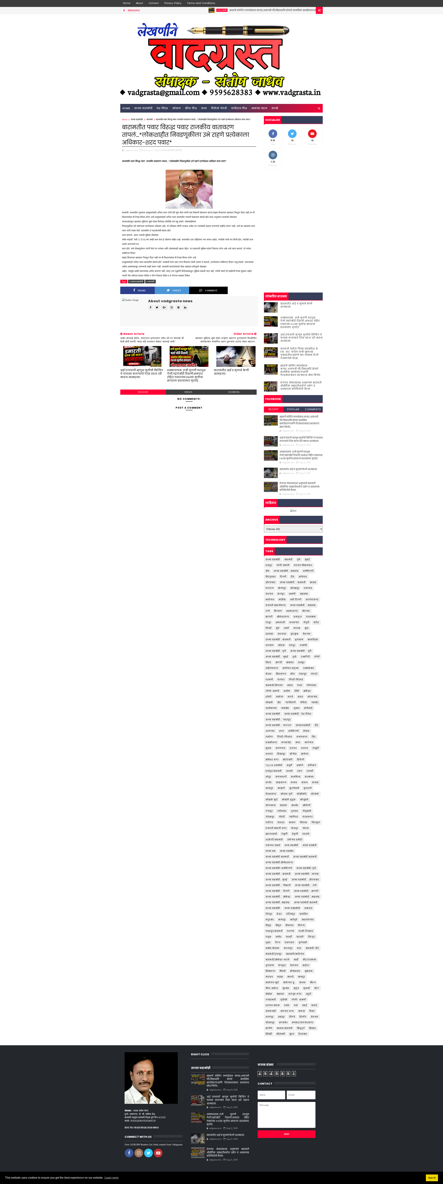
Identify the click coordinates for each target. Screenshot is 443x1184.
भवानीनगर (271, 742)
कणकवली (281, 776)
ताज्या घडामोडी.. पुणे (276, 651)
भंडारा (290, 685)
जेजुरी (306, 622)
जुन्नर (296, 708)
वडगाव (269, 753)
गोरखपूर (270, 816)
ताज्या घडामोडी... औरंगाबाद (305, 879)
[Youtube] (319, 3)
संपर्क (275, 108)
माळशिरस (313, 639)
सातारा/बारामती (285, 1028)
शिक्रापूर (281, 753)
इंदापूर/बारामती (274, 771)
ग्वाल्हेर (315, 702)
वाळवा (301, 1011)
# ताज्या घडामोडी (136, 281)
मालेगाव (309, 742)
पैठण (278, 942)
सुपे (277, 628)
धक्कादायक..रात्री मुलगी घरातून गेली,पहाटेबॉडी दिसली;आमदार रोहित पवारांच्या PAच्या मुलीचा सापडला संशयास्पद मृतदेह (186, 375)
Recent (274, 409)
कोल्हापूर (294, 588)
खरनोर (295, 805)
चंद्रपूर (292, 645)
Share (142, 290)
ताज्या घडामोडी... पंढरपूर (278, 719)
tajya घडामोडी (274, 765)
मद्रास (280, 976)
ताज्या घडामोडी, (168, 150)
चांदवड (280, 822)
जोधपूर (294, 828)
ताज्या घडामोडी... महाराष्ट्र (303, 605)
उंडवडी (289, 771)
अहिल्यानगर (272, 668)
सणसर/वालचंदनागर (302, 1022)
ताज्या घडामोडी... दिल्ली (278, 891)
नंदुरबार (270, 919)
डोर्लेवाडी (308, 708)
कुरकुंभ (295, 633)
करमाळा (309, 776)
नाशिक (282, 599)
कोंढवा (281, 645)
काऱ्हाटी (281, 788)
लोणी (317, 656)
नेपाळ (306, 731)
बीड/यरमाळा (309, 959)
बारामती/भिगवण (274, 685)
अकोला (279, 696)
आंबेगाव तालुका (291, 668)
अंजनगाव (294, 622)
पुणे (299, 559)
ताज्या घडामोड (287, 851)
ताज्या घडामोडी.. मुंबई (276, 879)
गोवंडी (282, 816)
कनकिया (295, 776)
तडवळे (305, 833)
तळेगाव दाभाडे (273, 845)
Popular (293, 409)
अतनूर (301, 662)
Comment (211, 290)
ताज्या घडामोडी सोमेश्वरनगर (279, 862)
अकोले (300, 765)
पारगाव (269, 593)
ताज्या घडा (271, 851)
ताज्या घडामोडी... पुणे (301, 651)
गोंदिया (303, 702)
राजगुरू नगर (295, 993)
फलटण (270, 588)
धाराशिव (303, 913)
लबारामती (271, 999)
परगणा (290, 931)
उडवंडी (309, 771)
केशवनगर (271, 793)
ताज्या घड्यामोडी (292, 908)
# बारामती (150, 281)
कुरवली (308, 788)
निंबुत (268, 925)
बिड (314, 736)
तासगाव (308, 908)
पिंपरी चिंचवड (296, 679)
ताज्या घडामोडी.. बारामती (278, 639)
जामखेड (285, 708)
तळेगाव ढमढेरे (294, 839)
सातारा (313, 582)
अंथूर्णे (289, 765)
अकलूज (297, 616)
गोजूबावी (306, 811)
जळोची (303, 645)
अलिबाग (312, 765)
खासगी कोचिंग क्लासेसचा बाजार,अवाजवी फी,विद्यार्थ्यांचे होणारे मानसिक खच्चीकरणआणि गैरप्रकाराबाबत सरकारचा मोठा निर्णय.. (253, 10)
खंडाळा (283, 805)
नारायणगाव (308, 919)
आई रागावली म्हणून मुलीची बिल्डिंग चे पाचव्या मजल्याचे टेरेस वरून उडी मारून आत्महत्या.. (141, 373)
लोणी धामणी (283, 565)
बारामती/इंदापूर (274, 953)
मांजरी (290, 976)
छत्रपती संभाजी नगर (276, 828)
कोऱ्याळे (315, 793)
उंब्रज (299, 771)
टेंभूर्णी (284, 833)
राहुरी (308, 993)
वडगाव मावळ (273, 1005)
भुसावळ (309, 971)
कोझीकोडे (302, 793)
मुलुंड (296, 988)
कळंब (294, 782)
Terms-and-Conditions (201, 3)
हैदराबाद (303, 1033)
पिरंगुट (311, 936)
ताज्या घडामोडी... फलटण (278, 725)
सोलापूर (282, 588)
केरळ (269, 673)
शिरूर (268, 662)
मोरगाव (306, 610)
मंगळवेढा (286, 742)
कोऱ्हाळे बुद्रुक (289, 799)
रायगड (304, 748)
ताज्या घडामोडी (181, 10)
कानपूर (269, 788)
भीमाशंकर (295, 971)
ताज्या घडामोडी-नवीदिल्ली (279, 868)
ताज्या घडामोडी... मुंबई (277, 656)
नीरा (292, 673)
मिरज (313, 982)
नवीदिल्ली (308, 570)
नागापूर (282, 919)
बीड (267, 570)
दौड (292, 576)
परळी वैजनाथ (306, 931)
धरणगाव (270, 731)
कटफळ (282, 633)
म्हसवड (280, 993)
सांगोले (269, 1028)
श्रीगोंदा (293, 753)
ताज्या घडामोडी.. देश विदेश (297, 713)
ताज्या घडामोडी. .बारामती (278, 873)
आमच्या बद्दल (259, 108)
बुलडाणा (270, 965)
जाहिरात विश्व (239, 108)
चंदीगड (269, 822)
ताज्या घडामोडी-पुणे (306, 868)
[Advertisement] (293, 198)
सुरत (292, 1033)
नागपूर (280, 593)
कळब (304, 782)
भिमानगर (270, 971)
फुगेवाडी (303, 942)
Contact (154, 3)
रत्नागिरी (305, 656)
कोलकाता (271, 805)
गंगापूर (269, 811)
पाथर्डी (289, 936)
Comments (313, 409)
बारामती (150, 119)
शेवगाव (314, 1016)
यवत (299, 685)
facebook (233, 392)
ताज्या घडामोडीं (273, 908)
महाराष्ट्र (304, 593)
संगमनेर (283, 1022)
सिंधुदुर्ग (301, 1028)
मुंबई (307, 559)
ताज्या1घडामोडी (303, 725)
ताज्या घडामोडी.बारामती (306, 902)
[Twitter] (307, 3)
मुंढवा (268, 748)
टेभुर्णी (295, 833)
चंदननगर (307, 816)
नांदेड (316, 622)
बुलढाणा (299, 639)
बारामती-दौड (312, 948)
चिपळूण (316, 822)
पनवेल (269, 736)
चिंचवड (303, 822)
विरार (312, 1011)
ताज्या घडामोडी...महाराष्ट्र (307, 896)
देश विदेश (162, 108)
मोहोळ (269, 993)
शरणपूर (270, 1016)
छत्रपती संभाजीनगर (276, 605)
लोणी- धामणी (299, 999)
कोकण (176, 108)
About (139, 3)
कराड (300, 696)
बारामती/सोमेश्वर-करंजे (278, 959)
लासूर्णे (315, 748)
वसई (304, 1005)
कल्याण (270, 645)
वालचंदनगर (312, 599)
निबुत (278, 925)
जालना (296, 628)
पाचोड (279, 936)
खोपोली (307, 805)
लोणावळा (311, 685)
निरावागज (281, 673)
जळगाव (308, 588)
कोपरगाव (312, 696)
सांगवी (279, 662)
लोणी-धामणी (272, 691)
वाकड (314, 1005)
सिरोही (269, 1033)
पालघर (281, 679)
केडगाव (307, 633)
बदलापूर (288, 948)
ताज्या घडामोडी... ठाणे (306, 885)
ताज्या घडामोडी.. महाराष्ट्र (286, 570)
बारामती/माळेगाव (295, 953)
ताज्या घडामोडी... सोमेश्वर (278, 896)
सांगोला (305, 753)
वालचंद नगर (287, 1011)
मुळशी (306, 988)
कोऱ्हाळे (269, 702)
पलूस (268, 936)
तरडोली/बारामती (274, 839)
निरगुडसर (271, 576)
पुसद (268, 942)
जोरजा (305, 828)
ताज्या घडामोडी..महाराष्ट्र (278, 902)
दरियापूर (290, 913)
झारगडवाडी (271, 833)
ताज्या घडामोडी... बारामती (293, 582)
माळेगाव (270, 599)
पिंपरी (269, 628)
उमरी (286, 628)
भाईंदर (305, 965)
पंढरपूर (303, 673)
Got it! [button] (432, 1177)
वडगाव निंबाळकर (303, 565)
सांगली (269, 616)
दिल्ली (283, 576)
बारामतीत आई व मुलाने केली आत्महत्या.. (231, 371)
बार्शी (296, 959)
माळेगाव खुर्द (272, 982)
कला (204, 108)
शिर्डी (297, 691)
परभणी (269, 679)
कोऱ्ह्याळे (304, 799)
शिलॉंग (302, 1016)
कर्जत (269, 782)
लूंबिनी (283, 999)
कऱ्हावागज (281, 782)
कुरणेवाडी (294, 788)
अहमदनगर (292, 610)
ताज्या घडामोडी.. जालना (307, 873)
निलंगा (301, 925)
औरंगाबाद (271, 582)
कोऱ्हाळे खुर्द (272, 799)
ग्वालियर (293, 816)
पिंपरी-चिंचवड (284, 736)
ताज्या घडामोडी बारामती (277, 856)
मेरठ (316, 988)
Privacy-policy (172, 3)
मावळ (302, 982)
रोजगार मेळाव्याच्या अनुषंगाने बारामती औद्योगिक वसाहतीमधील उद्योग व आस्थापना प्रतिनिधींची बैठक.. (301, 386)
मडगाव (269, 976)
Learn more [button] (112, 1177)
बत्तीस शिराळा (272, 948)
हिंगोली (300, 759)
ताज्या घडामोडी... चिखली (278, 885)
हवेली (269, 696)
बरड (299, 948)
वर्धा (296, 1005)
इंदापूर (269, 565)
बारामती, (178, 150)
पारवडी (300, 936)
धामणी (292, 593)
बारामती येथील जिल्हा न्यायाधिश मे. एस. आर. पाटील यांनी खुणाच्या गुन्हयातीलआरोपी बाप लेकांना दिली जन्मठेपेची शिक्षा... (299, 353)
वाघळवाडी (271, 1011)
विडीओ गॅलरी (219, 108)
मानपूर (301, 976)
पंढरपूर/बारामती (274, 931)
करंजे (290, 696)
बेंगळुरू (282, 965)
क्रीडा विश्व (191, 108)
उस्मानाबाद (308, 668)
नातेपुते (293, 919)
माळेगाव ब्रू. (289, 982)
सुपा (307, 628)
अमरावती (280, 622)
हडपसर (269, 633)
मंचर (298, 742)
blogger (143, 392)
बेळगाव (294, 965)
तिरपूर (269, 913)
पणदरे (314, 673)
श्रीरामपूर (270, 1022)
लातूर (268, 622)
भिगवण (278, 610)
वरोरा (287, 1005)
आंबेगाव (303, 576)
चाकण (292, 822)
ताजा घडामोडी (291, 845)
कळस (315, 782)
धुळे (294, 656)
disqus (188, 392)
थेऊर (279, 913)
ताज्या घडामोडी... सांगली (306, 891)
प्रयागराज (289, 942)
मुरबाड (286, 988)
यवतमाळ (311, 616)
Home (126, 3)
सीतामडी (281, 1033)
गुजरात (294, 811)
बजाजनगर (302, 736)
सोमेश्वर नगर (272, 759)
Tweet (177, 290)
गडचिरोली (290, 702)
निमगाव (290, 925)
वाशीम (287, 691)
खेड (279, 702)
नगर (281, 731)
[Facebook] (301, 3)
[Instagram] (313, 3)
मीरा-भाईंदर (272, 988)
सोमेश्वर (307, 691)
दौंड (316, 725)
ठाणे (268, 610)
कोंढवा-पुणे (286, 793)
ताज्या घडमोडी (310, 845)
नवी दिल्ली (296, 599)
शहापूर (281, 1016)
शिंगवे (292, 1016)
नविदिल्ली (293, 731)
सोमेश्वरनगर (283, 616)
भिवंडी (283, 971)
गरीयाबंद (282, 811)
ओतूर (268, 776)
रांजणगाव (281, 748)
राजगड (293, 748)
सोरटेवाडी (288, 759)
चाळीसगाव (271, 708)
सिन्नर (312, 1028)
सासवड (290, 662)
